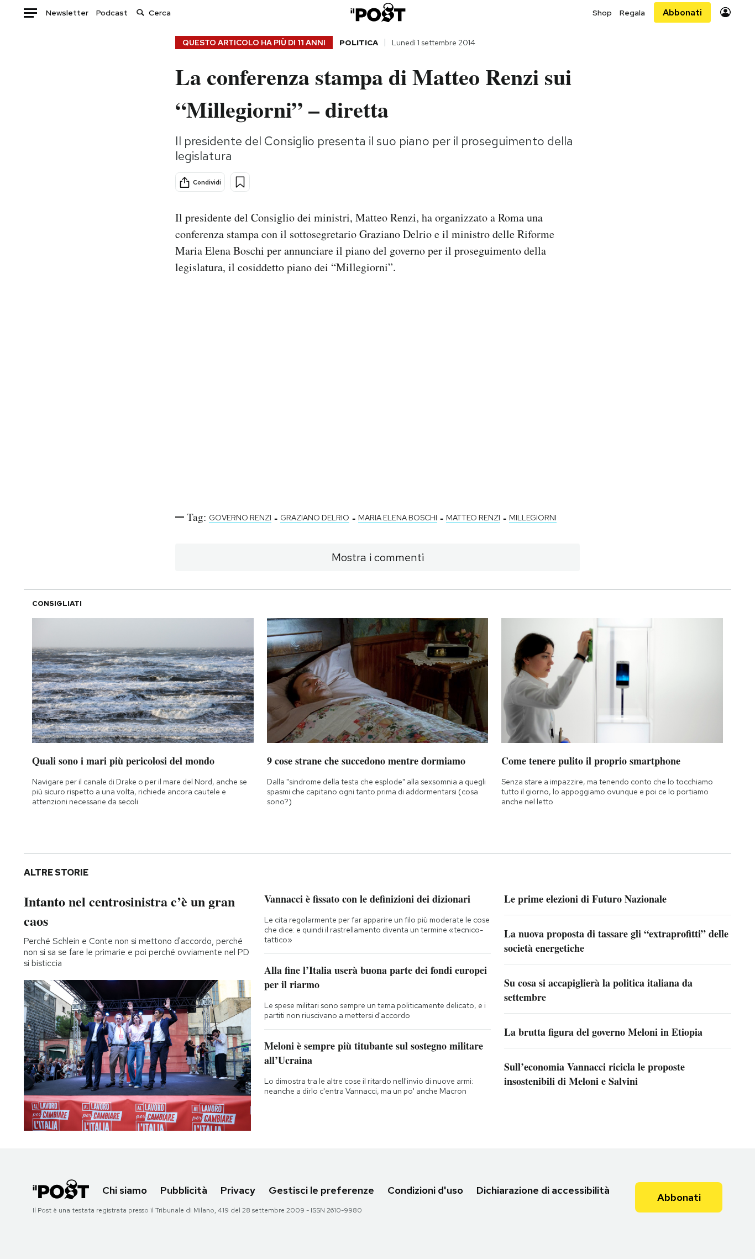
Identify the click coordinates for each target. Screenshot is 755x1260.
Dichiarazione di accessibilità (543, 1190)
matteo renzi (473, 518)
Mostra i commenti (378, 557)
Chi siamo (124, 1190)
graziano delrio (314, 518)
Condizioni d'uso (425, 1190)
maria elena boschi (397, 518)
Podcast (112, 13)
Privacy (238, 1190)
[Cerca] (140, 12)
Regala (632, 13)
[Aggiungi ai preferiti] (240, 182)
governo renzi (240, 518)
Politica (358, 43)
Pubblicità (183, 1190)
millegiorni (533, 518)
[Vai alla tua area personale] (725, 12)
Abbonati (682, 12)
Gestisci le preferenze (321, 1190)
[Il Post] (377, 12)
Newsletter (67, 13)
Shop (602, 13)
